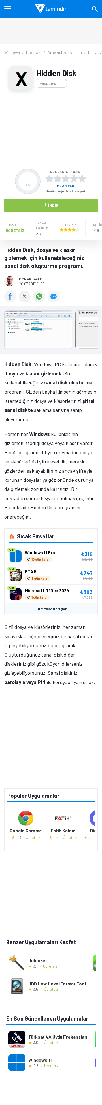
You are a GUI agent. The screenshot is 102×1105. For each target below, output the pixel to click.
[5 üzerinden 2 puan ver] (57, 178)
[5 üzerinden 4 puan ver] (74, 178)
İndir (51, 204)
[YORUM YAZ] (54, 300)
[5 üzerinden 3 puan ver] (66, 178)
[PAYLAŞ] (11, 300)
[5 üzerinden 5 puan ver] (82, 178)
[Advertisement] (51, 129)
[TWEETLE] (26, 300)
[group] (51, 331)
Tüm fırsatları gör (51, 609)
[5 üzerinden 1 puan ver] (49, 178)
